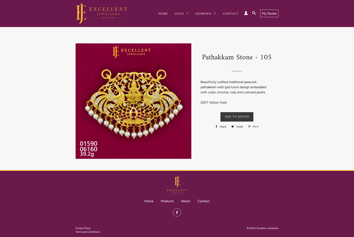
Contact (230, 13)
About (185, 201)
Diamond (204, 13)
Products (167, 201)
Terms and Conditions (88, 231)
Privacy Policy (83, 228)
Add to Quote (237, 116)
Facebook (177, 212)
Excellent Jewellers (267, 228)
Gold (180, 13)
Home (163, 13)
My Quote (269, 13)
